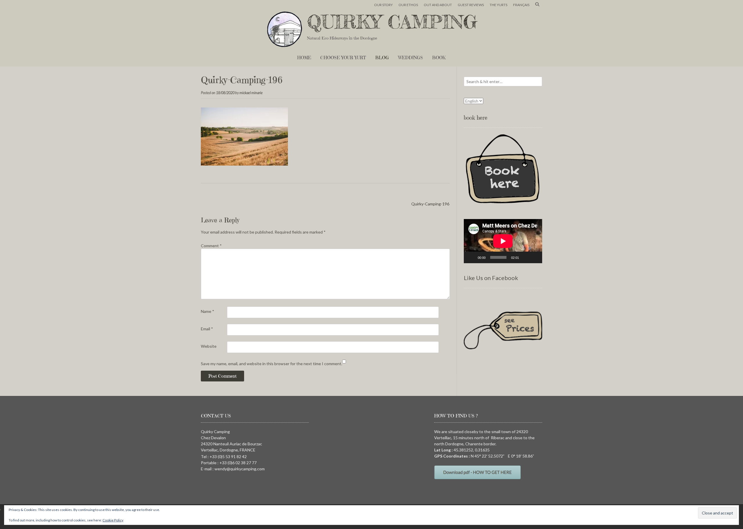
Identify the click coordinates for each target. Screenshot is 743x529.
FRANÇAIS (521, 5)
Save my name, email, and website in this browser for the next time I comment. (271, 363)
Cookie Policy (112, 520)
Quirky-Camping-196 (430, 203)
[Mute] (525, 257)
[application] (503, 241)
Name (207, 311)
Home (304, 57)
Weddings (410, 57)
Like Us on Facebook (491, 277)
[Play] (471, 257)
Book (439, 57)
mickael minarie (251, 93)
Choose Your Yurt (343, 57)
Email (207, 328)
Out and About (438, 5)
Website (209, 346)
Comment (211, 245)
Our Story (383, 5)
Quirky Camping (392, 21)
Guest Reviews (471, 5)
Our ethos (408, 5)
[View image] (244, 164)
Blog (382, 57)
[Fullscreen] (535, 257)
